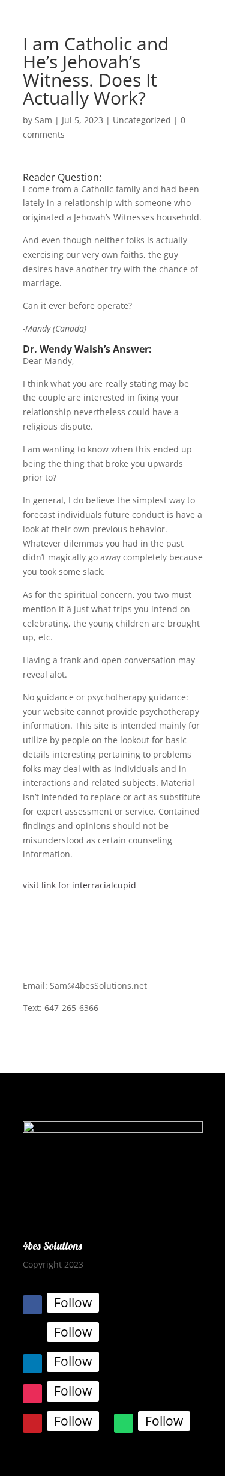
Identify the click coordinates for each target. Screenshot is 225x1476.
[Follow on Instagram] (32, 1393)
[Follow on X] (32, 1334)
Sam (43, 120)
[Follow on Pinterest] (32, 1423)
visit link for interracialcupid (79, 885)
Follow (73, 1302)
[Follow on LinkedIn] (32, 1363)
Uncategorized (142, 120)
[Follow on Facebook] (32, 1304)
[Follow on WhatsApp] (123, 1423)
